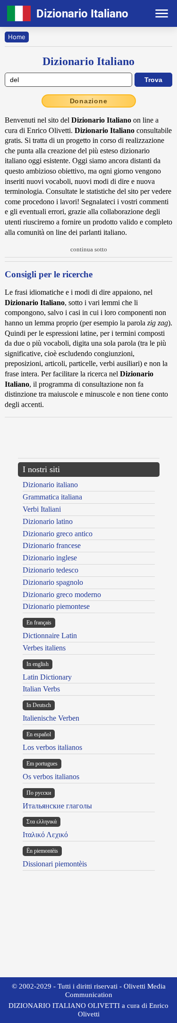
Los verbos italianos (52, 747)
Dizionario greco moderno (62, 595)
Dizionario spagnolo (53, 582)
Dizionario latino (48, 521)
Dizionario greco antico (58, 534)
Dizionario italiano (50, 485)
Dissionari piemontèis (55, 864)
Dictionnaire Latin (50, 636)
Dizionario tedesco (50, 570)
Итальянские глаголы (57, 806)
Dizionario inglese (50, 558)
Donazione (89, 101)
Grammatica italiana (52, 497)
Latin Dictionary (47, 677)
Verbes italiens (44, 648)
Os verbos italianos (51, 777)
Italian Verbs (41, 689)
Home (16, 37)
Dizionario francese (52, 545)
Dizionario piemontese (56, 606)
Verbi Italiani (42, 509)
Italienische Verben (51, 718)
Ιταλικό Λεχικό (45, 835)
